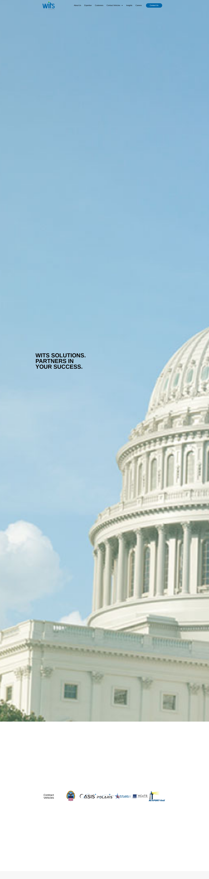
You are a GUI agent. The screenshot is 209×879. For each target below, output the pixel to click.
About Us (77, 5)
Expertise (88, 5)
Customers (99, 5)
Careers (139, 5)
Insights (129, 5)
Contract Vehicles (113, 5)
